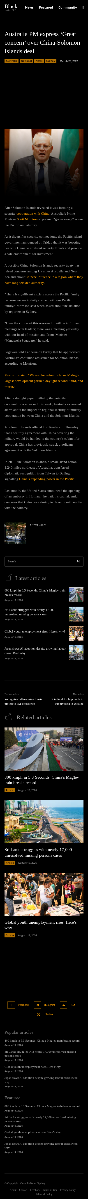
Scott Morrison (27, 219)
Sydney (50, 60)
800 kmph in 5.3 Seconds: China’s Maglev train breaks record (42, 1040)
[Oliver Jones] (15, 533)
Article (10, 790)
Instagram (49, 1004)
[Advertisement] (44, 94)
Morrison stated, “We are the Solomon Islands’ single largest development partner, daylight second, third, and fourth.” (44, 381)
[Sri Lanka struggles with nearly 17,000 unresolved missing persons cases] (76, 614)
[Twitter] (38, 1014)
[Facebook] (11, 1005)
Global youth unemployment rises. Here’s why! (35, 631)
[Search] (78, 562)
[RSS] (63, 1005)
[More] (68, 190)
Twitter (49, 1014)
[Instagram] (37, 1005)
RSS (73, 1004)
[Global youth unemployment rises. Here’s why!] (76, 633)
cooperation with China (32, 213)
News (39, 60)
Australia (11, 60)
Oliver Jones (38, 525)
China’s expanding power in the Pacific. (47, 479)
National (26, 60)
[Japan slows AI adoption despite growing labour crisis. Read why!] (76, 652)
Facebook (23, 1004)
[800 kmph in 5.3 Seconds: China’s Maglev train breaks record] (76, 594)
